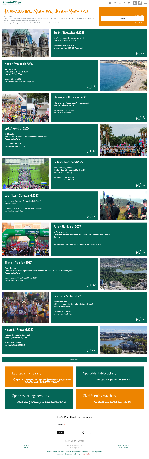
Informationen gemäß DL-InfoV (56, 451)
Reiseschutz (25, 445)
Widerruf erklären (87, 454)
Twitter (128, 1)
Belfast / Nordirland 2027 (68, 162)
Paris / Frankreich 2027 (67, 226)
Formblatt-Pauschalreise (73, 451)
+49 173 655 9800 (123, 448)
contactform (110, 1)
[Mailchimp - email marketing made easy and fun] (86, 434)
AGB (75, 454)
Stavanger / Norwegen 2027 (70, 97)
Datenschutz (68, 454)
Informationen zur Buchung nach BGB (91, 451)
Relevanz (123, 18)
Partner (26, 448)
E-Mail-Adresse (61, 424)
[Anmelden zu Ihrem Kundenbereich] (135, 3)
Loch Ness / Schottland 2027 (21, 195)
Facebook (124, 1)
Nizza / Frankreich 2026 (19, 64)
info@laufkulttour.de (115, 1)
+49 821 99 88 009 (119, 3)
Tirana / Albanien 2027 (18, 262)
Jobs (79, 454)
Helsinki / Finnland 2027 (19, 329)
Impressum (60, 454)
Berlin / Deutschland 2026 (69, 32)
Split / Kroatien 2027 (17, 128)
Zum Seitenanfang (74, 359)
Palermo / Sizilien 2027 (67, 296)
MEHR (140, 53)
